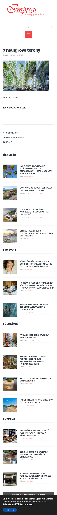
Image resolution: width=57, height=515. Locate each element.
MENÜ (28, 34)
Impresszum (17, 495)
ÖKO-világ (29, 176)
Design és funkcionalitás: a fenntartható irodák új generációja (34, 454)
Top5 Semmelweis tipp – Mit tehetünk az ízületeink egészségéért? (34, 307)
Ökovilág (9, 155)
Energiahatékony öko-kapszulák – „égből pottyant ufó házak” (35, 211)
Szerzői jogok (28, 495)
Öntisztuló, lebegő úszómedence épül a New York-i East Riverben (36, 233)
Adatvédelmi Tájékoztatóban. (18, 504)
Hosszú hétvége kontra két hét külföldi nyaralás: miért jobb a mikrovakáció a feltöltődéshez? (37, 285)
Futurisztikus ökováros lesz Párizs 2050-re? (13, 137)
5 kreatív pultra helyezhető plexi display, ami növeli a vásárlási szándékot (34, 432)
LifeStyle (10, 250)
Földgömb (10, 323)
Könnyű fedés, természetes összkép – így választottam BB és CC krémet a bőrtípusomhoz (36, 263)
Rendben (10, 510)
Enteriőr (30, 193)
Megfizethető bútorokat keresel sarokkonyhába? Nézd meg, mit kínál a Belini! (35, 476)
